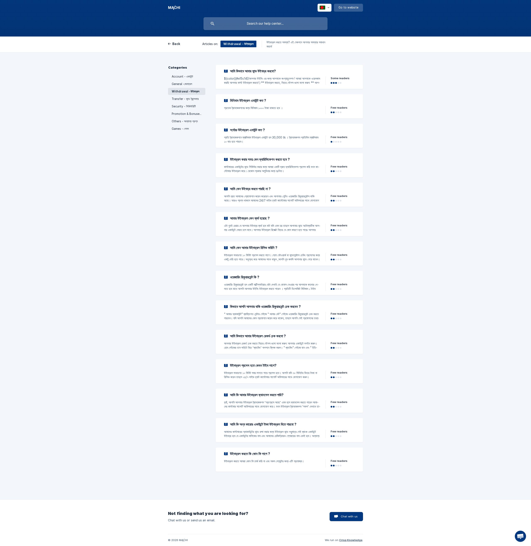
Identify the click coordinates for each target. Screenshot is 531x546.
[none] (174, 8)
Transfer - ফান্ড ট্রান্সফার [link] (185, 99)
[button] (520, 536)
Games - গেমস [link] (180, 128)
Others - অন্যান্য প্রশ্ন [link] (185, 121)
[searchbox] (265, 23)
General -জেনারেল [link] (182, 84)
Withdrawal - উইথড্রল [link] (185, 91)
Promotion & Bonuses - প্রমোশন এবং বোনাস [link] (188, 113)
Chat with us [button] (349, 516)
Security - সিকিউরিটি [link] (184, 106)
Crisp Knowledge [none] (350, 540)
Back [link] (176, 44)
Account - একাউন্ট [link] (182, 76)
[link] (289, 77)
